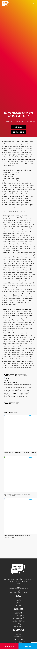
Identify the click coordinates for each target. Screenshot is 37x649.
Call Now (28, 646)
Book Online (9, 646)
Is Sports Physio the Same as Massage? (17, 494)
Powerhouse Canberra (9, 348)
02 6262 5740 (18, 585)
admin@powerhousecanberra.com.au (18, 588)
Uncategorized (31, 121)
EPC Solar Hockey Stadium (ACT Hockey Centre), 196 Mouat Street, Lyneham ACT (18, 580)
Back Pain (18, 634)
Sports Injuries (18, 636)
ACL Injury (18, 642)
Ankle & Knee (18, 638)
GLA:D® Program (18, 626)
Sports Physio (18, 613)
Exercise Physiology (19, 618)
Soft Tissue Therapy (19, 615)
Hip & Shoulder (18, 639)
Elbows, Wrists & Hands (18, 641)
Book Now (18, 605)
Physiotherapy (18, 612)
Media (18, 602)
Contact (18, 604)
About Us (18, 600)
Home (18, 599)
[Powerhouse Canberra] (5, 3)
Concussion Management (18, 621)
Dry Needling (18, 620)
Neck (18, 633)
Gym (18, 623)
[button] (6, 407)
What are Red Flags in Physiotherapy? (17, 536)
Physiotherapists (14, 350)
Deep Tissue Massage (19, 617)
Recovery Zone (18, 625)
